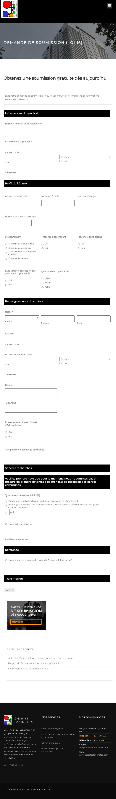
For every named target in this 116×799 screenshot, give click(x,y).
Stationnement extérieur (19, 248)
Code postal (10, 172)
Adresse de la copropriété (18, 141)
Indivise (48, 283)
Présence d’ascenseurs (53, 237)
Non (46, 248)
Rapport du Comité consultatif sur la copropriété (33, 663)
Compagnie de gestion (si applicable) (24, 449)
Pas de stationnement (18, 258)
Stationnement (13, 237)
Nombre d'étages (87, 196)
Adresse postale (12, 152)
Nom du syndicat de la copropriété (23, 123)
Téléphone (10, 403)
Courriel (9, 385)
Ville (7, 162)
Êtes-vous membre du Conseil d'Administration (21, 424)
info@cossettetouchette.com (93, 747)
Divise (47, 278)
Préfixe (8, 321)
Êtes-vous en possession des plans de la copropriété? (20, 272)
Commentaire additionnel (18, 524)
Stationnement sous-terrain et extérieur (22, 252)
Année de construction (17, 196)
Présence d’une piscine (90, 237)
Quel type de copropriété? (55, 271)
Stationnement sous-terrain (21, 244)
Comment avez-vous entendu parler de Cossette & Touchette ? (38, 560)
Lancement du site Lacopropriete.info (28, 668)
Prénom (45, 323)
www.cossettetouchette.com (93, 755)
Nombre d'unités (50, 196)
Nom (9, 311)
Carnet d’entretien (50, 743)
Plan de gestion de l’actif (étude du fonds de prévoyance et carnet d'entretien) (43, 501)
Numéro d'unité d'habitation (18, 354)
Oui (46, 244)
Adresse (9, 333)
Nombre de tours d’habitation (20, 216)
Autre (47, 287)
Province (63, 161)
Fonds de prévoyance (52, 728)
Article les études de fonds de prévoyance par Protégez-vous (40, 658)
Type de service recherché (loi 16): (22, 495)
